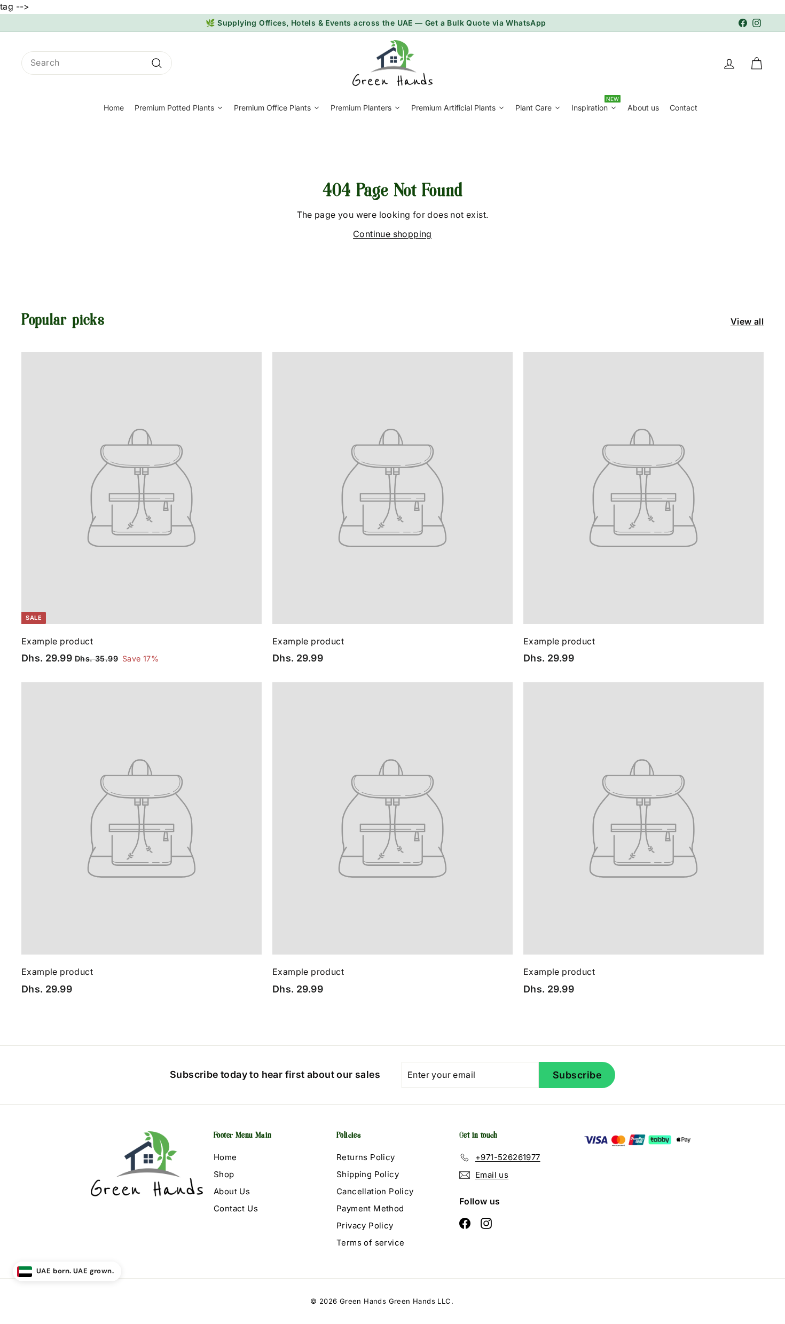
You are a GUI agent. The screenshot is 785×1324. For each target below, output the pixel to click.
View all (747, 321)
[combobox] (96, 63)
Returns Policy (365, 1157)
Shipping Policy (367, 1174)
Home (225, 1157)
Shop (224, 1174)
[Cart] (756, 63)
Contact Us (236, 1208)
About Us (232, 1191)
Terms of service (370, 1243)
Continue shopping (392, 233)
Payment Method (370, 1208)
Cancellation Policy (375, 1191)
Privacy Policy (365, 1225)
